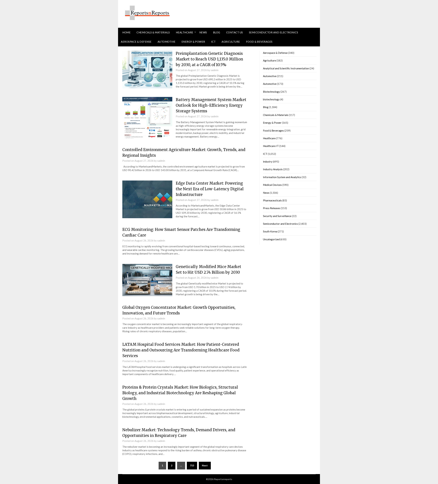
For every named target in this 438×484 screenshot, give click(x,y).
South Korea (270, 231)
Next (205, 465)
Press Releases (271, 208)
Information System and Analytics (282, 177)
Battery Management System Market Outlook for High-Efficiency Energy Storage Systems (211, 105)
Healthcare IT (271, 145)
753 (192, 465)
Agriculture (231, 41)
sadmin (214, 70)
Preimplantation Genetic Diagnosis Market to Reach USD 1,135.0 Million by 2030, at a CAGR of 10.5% (209, 59)
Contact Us (234, 32)
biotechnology (271, 99)
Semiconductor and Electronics (273, 32)
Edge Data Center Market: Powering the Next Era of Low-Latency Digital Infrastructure (210, 189)
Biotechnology (271, 91)
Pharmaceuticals (272, 200)
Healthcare (184, 32)
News (203, 32)
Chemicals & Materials (153, 32)
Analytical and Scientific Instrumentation (286, 68)
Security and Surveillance (277, 216)
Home (126, 32)
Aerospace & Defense (136, 41)
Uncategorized (271, 239)
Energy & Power (193, 41)
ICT (213, 41)
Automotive (167, 41)
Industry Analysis (273, 169)
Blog (216, 32)
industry (267, 161)
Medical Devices (272, 184)
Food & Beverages (259, 41)
